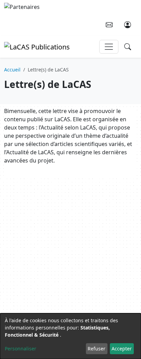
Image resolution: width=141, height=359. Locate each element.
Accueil (12, 69)
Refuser (96, 348)
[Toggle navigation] (108, 47)
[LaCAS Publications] (37, 46)
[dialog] (70, 336)
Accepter (122, 348)
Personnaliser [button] (20, 348)
